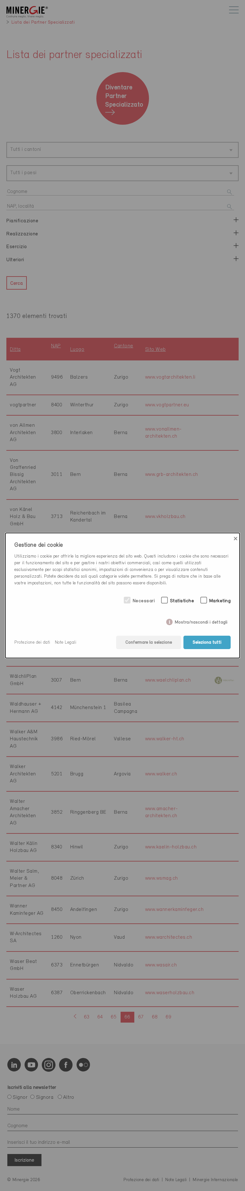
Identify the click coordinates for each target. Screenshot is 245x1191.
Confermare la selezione (148, 642)
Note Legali (66, 642)
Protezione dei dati (32, 642)
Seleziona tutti (207, 642)
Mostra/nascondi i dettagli (201, 621)
